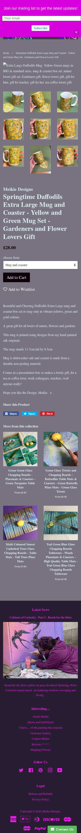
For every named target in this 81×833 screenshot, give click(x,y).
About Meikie (41, 716)
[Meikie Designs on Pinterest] (40, 771)
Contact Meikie (40, 739)
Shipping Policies (40, 750)
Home (6, 52)
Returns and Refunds (41, 794)
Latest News (40, 609)
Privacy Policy (40, 799)
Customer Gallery (40, 733)
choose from (11, 257)
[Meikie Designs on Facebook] (30, 771)
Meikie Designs (51, 811)
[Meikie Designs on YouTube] (59, 771)
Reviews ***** (40, 744)
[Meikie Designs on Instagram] (50, 771)
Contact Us (64, 829)
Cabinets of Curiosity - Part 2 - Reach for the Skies (41, 617)
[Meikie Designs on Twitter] (21, 771)
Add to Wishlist (21, 289)
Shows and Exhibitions (40, 722)
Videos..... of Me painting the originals (41, 727)
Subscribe (40, 28)
